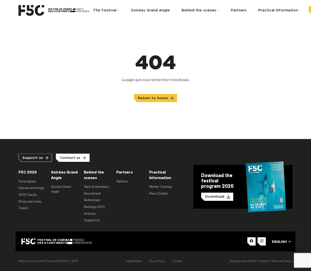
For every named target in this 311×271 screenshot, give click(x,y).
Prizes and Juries (29, 201)
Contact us (70, 158)
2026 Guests (27, 194)
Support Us (92, 220)
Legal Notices (133, 261)
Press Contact (158, 193)
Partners (239, 10)
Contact (177, 261)
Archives (90, 213)
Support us (32, 158)
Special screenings (31, 188)
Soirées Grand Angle (150, 10)
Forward (263, 261)
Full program (27, 181)
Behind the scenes (198, 10)
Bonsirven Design (282, 261)
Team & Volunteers (96, 186)
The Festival (104, 10)
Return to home (153, 98)
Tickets (23, 208)
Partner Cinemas (160, 186)
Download (214, 196)
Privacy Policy (157, 261)
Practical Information (278, 10)
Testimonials (92, 200)
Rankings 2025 (94, 207)
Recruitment (92, 193)
